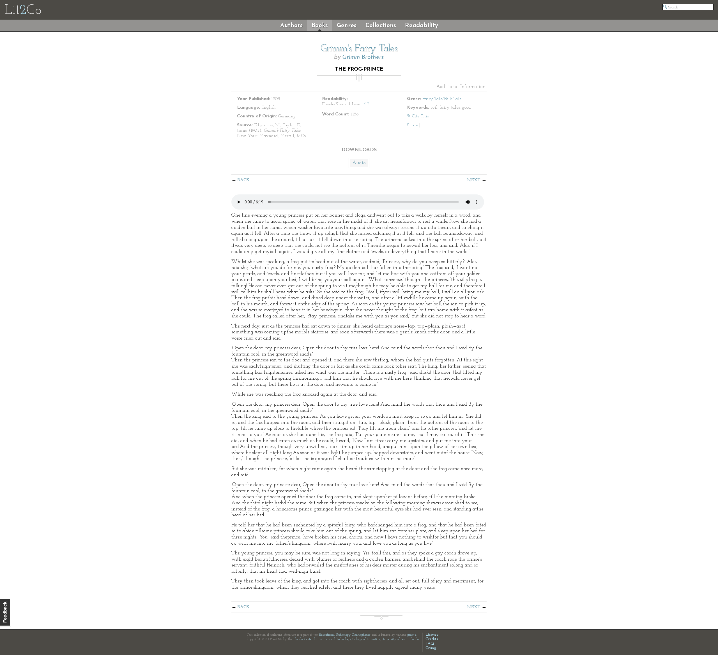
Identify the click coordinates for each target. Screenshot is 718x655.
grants (411, 635)
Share (412, 125)
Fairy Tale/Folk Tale (441, 99)
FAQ (429, 644)
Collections (380, 26)
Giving (430, 648)
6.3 (366, 104)
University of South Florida (400, 639)
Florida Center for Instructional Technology (322, 639)
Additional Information (460, 86)
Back (244, 180)
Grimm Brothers (363, 57)
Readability (421, 26)
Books (320, 26)
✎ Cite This (418, 116)
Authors (291, 26)
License (431, 635)
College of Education (366, 639)
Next (473, 180)
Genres (346, 26)
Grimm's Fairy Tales (359, 49)
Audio (359, 163)
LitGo (22, 10)
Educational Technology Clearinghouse (344, 635)
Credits (431, 639)
